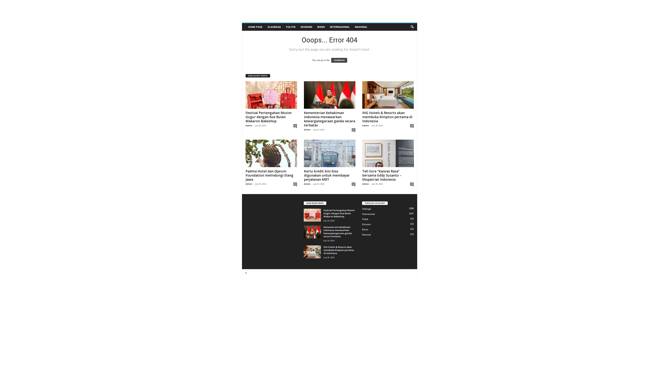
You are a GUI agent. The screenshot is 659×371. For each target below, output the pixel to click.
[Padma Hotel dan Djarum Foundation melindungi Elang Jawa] (271, 153)
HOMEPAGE (339, 60)
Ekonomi (306, 27)
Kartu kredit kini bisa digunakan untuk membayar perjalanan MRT (327, 175)
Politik (291, 27)
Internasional (340, 27)
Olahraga (274, 27)
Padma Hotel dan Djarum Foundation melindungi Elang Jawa (269, 175)
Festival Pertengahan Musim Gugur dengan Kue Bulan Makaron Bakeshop (269, 117)
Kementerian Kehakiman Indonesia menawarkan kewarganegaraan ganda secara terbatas (329, 119)
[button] (412, 27)
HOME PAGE (255, 27)
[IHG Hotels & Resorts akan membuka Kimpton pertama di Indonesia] (388, 95)
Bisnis (321, 27)
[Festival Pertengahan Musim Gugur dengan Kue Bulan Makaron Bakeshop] (271, 95)
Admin (249, 125)
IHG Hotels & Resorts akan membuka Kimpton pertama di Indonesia (387, 117)
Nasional (361, 27)
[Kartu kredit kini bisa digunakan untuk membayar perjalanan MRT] (329, 153)
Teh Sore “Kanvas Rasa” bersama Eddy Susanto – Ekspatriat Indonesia (381, 175)
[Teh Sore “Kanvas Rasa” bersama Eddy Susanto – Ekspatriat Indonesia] (388, 153)
